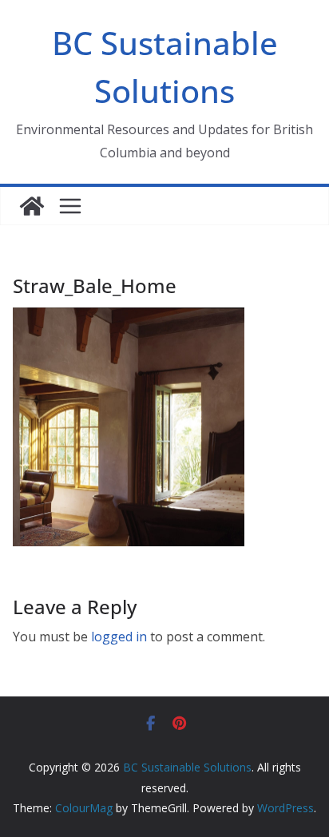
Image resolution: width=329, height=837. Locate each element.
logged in (119, 636)
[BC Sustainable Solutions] (32, 206)
